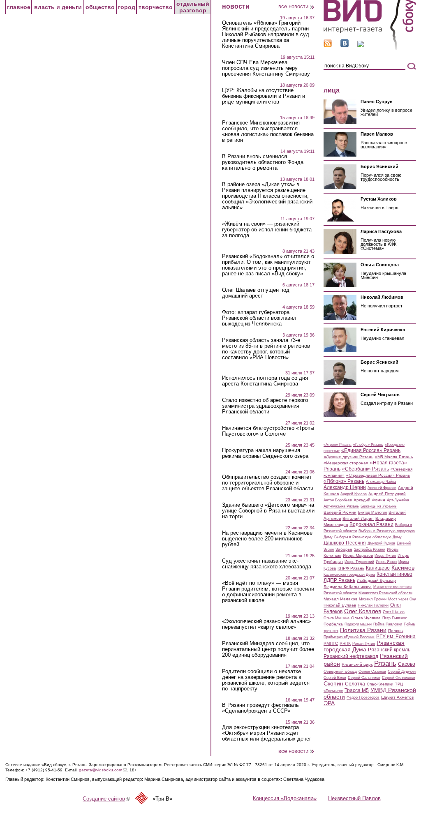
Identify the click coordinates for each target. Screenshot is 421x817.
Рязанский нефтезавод (351, 656)
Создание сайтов (106, 799)
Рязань (385, 663)
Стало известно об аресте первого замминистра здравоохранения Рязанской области (265, 406)
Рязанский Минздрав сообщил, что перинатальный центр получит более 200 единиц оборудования (268, 649)
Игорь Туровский (359, 562)
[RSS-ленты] (328, 45)
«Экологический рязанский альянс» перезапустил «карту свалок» (266, 624)
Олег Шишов (394, 612)
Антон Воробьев (338, 500)
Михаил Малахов (340, 599)
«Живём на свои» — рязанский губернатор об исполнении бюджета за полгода (267, 229)
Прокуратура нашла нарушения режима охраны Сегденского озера (265, 453)
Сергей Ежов (335, 678)
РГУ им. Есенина (396, 636)
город (126, 7)
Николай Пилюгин (373, 605)
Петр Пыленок (394, 618)
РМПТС (331, 643)
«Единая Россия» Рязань (370, 450)
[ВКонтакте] (344, 45)
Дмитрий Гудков (381, 543)
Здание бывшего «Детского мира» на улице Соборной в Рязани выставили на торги (268, 510)
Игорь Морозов (358, 555)
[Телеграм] (360, 45)
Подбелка (333, 624)
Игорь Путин (385, 556)
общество (100, 7)
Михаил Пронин (372, 599)
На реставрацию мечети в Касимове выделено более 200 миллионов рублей (267, 538)
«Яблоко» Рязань (344, 481)
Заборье (343, 549)
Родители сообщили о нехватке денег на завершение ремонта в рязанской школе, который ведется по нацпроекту (266, 680)
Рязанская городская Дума (364, 646)
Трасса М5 (357, 690)
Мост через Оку (402, 599)
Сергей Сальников (364, 678)
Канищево (378, 568)
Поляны (395, 630)
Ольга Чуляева (366, 618)
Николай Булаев (340, 605)
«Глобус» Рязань (368, 445)
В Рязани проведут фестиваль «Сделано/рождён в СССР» (260, 708)
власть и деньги (58, 7)
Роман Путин (363, 644)
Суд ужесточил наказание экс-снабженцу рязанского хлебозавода (266, 564)
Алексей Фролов (382, 488)
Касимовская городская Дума (349, 574)
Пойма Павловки (387, 624)
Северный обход (340, 671)
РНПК (345, 643)
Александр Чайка (381, 482)
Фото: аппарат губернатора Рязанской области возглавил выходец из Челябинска (259, 318)
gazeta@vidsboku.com (103, 770)
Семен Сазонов (372, 671)
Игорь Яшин (386, 562)
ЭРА (329, 703)
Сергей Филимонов (398, 678)
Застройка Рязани (369, 549)
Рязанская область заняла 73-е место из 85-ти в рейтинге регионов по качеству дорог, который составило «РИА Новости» (266, 348)
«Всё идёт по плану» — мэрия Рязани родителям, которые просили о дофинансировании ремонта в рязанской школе (268, 591)
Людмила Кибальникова (348, 586)
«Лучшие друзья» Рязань (348, 457)
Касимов (402, 567)
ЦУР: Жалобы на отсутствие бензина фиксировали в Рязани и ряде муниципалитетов (263, 96)
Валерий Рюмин (340, 512)
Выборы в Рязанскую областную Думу (368, 537)
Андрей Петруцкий (387, 494)
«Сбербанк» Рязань (365, 469)
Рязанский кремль (389, 650)
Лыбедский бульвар (376, 580)
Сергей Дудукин (402, 671)
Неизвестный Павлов (354, 798)
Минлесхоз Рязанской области (385, 593)
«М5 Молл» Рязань (394, 457)
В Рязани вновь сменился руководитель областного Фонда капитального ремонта (262, 162)
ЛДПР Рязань (339, 580)
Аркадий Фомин (369, 500)
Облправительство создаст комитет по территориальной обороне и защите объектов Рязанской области (267, 483)
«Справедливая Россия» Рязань (378, 475)
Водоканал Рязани (371, 524)
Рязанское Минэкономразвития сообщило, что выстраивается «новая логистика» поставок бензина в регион (268, 131)
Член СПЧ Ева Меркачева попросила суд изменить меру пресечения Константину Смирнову (266, 68)
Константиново (394, 574)
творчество (156, 7)
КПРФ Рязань (351, 568)
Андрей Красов (353, 494)
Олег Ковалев (362, 611)
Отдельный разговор (192, 7)
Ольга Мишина (336, 618)
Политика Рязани (363, 630)
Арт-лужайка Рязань (341, 506)
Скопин (333, 683)
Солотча (355, 684)
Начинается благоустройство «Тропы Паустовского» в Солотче (268, 431)
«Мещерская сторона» (346, 463)
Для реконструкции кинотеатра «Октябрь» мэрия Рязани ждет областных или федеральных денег (266, 733)
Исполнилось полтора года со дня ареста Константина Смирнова (265, 381)
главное (18, 7)
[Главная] (370, 49)
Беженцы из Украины (379, 506)
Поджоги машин (358, 624)
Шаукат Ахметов (397, 697)
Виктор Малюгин (372, 512)
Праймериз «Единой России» (349, 637)
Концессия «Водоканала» (285, 798)
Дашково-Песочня (345, 543)
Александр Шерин (345, 487)
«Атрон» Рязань (338, 445)
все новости (293, 6)
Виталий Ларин (358, 518)
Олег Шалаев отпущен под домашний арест (255, 293)
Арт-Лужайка (398, 500)
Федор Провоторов (363, 697)
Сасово (406, 664)
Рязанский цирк (357, 664)
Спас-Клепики (380, 684)
